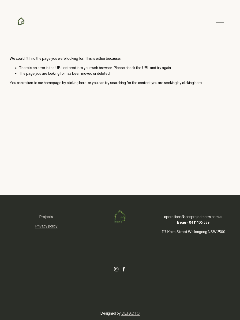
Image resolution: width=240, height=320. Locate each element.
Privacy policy (46, 226)
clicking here (76, 83)
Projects (46, 217)
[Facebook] (123, 269)
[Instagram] (116, 269)
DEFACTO (130, 313)
